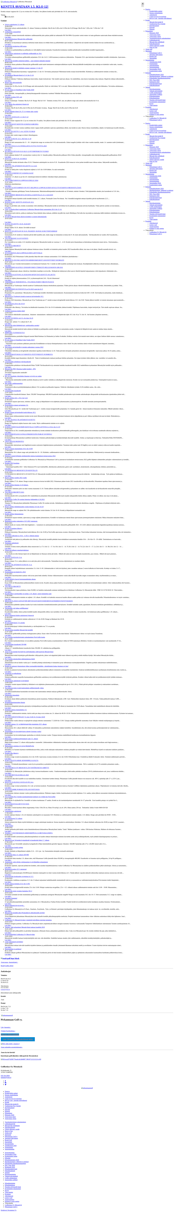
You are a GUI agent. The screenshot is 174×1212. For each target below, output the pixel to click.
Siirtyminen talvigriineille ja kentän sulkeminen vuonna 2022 (24, 347)
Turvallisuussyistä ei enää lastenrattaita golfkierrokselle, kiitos (24, 688)
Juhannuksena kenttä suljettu (14, 847)
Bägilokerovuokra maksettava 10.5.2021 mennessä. (21, 521)
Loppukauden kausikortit (13, 391)
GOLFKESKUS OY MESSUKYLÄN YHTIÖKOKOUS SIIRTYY (27, 768)
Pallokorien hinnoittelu (12, 695)
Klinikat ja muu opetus (156, 114)
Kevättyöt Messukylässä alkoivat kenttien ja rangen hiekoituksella (26, 217)
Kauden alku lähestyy (12, 753)
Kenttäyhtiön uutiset (155, 11)
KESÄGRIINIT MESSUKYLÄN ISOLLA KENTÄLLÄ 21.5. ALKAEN (29, 195)
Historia (151, 29)
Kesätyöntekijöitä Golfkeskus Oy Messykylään (20, 934)
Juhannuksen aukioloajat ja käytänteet (17, 681)
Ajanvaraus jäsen (154, 35)
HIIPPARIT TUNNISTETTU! (15, 333)
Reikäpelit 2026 (154, 82)
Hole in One (153, 47)
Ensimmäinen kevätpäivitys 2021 (15, 572)
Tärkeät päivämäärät (155, 91)
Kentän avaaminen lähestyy (13, 528)
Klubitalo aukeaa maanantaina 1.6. (16, 710)
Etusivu (147, 9)
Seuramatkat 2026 (155, 69)
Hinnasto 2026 (154, 33)
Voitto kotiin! (9, 826)
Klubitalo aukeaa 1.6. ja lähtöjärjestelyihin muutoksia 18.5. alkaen (26, 724)
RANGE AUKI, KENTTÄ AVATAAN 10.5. (19, 202)
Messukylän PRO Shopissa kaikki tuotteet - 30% (20, 369)
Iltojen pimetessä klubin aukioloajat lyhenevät (19, 615)
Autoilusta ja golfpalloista (13, 673)
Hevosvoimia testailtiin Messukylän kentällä (19, 630)
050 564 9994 (5, 1076)
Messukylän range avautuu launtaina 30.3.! (18, 891)
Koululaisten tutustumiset (157, 102)
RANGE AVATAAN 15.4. (13, 557)
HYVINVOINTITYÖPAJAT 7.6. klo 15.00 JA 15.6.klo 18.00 (25, 717)
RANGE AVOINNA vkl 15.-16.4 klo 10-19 (19, 318)
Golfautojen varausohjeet (13, 32)
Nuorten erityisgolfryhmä (157, 100)
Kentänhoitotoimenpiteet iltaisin (15, 702)
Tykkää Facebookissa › (8, 1031)
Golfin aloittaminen (155, 93)
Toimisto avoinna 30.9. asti (13, 97)
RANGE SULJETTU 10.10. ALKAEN (18, 224)
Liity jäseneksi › (6, 1027)
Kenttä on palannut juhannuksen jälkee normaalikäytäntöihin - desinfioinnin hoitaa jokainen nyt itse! (36, 666)
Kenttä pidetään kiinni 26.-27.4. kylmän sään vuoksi (21, 111)
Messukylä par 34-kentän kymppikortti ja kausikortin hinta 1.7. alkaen (27, 840)
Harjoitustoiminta (154, 89)
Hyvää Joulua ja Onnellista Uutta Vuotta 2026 (19, 90)
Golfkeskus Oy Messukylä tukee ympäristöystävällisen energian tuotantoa (28, 920)
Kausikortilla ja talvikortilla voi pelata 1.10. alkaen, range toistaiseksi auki (28, 594)
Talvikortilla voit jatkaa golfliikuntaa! (16, 608)
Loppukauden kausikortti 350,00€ (15, 644)
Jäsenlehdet (153, 58)
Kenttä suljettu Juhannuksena (14, 514)
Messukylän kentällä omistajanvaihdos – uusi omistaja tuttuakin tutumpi (27, 61)
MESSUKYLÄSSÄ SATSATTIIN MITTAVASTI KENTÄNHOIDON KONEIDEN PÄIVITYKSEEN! (39, 601)
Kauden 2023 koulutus (12, 463)
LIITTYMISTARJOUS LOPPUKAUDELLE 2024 (21, 180)
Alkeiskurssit (153, 109)
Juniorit (147, 87)
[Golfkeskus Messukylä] (9, 2)
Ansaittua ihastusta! (11, 898)
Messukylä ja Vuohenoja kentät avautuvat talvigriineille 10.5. (24, 296)
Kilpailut (148, 73)
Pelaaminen (149, 31)
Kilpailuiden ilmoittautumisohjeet (159, 78)
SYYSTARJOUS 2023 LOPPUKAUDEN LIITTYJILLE (23, 253)
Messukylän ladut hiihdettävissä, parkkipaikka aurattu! (22, 325)
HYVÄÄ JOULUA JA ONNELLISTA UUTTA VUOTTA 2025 (26, 146)
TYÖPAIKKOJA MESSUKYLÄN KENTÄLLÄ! (21, 470)
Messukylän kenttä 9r (156, 22)
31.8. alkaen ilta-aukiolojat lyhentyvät (17, 104)
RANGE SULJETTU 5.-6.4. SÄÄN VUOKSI (20, 131)
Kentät (147, 20)
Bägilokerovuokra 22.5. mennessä (15, 869)
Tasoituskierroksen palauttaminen (160, 38)
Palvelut (152, 27)
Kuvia (151, 103)
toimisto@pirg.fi (5, 989)
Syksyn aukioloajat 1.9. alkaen (14, 24)
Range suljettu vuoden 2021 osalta (16, 478)
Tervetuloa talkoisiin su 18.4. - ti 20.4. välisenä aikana (22, 536)
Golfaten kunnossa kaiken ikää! (15, 311)
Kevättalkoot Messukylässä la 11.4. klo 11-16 (19, 75)
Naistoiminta (153, 64)
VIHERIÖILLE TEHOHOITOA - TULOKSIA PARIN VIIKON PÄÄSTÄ (29, 282)
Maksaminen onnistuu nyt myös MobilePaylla (19, 746)
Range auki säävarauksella (13, 82)
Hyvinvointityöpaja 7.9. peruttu (15, 623)
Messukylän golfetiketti (156, 42)
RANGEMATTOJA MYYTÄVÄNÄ (17, 804)
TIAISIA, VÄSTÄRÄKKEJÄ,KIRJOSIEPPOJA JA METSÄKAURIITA (29, 833)
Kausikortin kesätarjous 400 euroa (15, 46)
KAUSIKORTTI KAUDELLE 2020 (17, 775)
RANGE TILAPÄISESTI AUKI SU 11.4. (18, 565)
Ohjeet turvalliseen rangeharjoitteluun (17, 550)
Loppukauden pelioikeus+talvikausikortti (18, 362)
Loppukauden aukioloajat (13, 811)
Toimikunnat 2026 (155, 62)
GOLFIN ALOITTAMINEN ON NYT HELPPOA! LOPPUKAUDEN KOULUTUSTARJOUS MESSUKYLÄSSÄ (43, 188)
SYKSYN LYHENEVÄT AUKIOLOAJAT (19, 173)
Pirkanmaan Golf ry (155, 53)
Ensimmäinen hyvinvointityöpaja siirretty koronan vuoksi (23, 731)
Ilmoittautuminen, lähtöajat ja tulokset (161, 76)
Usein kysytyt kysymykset (157, 16)
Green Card (153, 111)
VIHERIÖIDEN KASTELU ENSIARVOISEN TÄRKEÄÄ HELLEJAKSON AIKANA (34, 267)
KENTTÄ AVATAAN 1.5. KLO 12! (24, 6)
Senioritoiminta (154, 67)
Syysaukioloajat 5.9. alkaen (13, 818)
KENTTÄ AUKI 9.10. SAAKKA (16, 159)
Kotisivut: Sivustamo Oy (9, 1210)
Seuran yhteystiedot (10, 1034)
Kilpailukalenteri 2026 (156, 74)
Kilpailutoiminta (154, 96)
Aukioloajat (153, 15)
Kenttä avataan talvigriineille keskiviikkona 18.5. (20, 412)
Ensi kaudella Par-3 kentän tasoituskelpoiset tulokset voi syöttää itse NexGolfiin (30, 797)
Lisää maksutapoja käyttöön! (14, 942)
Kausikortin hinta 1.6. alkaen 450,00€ (17, 855)
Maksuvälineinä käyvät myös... (15, 905)
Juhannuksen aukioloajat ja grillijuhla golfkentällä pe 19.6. (23, 53)
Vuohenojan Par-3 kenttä (157, 24)
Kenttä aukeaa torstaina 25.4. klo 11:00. (17, 884)
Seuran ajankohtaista (156, 13)
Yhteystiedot (153, 105)
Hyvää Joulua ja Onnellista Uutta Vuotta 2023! (20, 340)
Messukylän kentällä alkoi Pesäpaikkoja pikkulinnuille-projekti (25, 913)
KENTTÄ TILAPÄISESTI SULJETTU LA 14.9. (21, 166)
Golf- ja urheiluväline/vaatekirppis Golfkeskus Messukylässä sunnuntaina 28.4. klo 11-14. (33, 209)
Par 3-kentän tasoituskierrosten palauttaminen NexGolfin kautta (25, 637)
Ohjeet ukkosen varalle (156, 45)
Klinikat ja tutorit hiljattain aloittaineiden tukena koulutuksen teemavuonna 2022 (30, 456)
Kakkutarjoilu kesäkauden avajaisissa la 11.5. (19, 876)
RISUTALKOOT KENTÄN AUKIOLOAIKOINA (21, 124)
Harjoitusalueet (154, 25)
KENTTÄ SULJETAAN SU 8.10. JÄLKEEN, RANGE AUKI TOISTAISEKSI (31, 231)
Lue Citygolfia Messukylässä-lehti (18, 1039)
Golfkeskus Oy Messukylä (157, 118)
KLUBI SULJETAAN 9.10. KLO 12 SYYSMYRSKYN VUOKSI (27, 151)
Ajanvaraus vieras (155, 36)
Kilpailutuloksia (154, 98)
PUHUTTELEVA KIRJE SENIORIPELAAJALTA (21, 760)
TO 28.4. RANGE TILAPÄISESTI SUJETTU (20, 420)
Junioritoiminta (154, 65)
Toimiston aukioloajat (12, 543)
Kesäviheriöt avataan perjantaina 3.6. (16, 405)
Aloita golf (148, 49)
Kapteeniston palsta (155, 71)
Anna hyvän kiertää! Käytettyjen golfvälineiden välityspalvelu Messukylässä (29, 652)
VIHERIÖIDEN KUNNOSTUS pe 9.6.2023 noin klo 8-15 (24, 289)
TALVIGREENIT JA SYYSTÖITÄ (16, 238)
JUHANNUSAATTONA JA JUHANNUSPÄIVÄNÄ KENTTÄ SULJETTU (30, 275)
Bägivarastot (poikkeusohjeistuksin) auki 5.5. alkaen (21, 739)
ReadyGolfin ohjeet (7, 966)
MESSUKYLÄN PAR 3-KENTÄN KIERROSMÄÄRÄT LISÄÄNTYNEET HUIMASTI (34, 260)
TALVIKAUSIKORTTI (13, 246)
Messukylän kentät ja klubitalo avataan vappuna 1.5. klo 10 (23, 68)
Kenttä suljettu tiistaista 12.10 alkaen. (16, 485)
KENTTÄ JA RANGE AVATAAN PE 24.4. (19, 782)
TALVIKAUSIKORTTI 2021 (14, 492)
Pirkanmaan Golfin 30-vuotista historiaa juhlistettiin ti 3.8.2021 (25, 499)
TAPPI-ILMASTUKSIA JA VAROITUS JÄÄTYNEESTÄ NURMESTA (29, 354)
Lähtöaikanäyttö (154, 40)
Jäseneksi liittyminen (156, 54)
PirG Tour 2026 (154, 80)
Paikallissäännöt (154, 44)
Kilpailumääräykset (155, 83)
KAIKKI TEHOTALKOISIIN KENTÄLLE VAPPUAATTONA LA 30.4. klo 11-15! (32, 427)
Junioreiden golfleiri (155, 94)
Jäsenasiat (148, 51)
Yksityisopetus (154, 112)
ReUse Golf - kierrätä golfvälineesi (160, 18)
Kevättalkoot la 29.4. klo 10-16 (15, 304)
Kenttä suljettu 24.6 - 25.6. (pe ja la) (16, 398)
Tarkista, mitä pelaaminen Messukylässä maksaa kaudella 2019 (25, 927)
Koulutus (148, 107)
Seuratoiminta (149, 60)
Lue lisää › (8, 30)
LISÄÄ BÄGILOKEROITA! (14, 441)
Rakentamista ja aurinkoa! (13, 949)
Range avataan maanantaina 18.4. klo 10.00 (19, 449)
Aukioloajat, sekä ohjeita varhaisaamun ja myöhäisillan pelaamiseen (26, 862)
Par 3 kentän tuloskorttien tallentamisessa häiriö (20, 659)
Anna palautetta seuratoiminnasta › (12, 1047)
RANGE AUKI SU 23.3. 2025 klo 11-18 (18, 139)
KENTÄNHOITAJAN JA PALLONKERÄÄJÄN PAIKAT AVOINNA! (28, 434)
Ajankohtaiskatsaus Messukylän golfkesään (18, 39)
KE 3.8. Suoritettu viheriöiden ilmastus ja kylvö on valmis (23, 376)
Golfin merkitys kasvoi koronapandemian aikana (20, 579)
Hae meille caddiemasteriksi (14, 383)
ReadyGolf (152, 56)
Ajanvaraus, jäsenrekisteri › (9, 962)
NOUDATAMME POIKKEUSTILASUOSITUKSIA (22, 789)
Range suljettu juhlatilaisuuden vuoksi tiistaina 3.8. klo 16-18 (24, 507)
